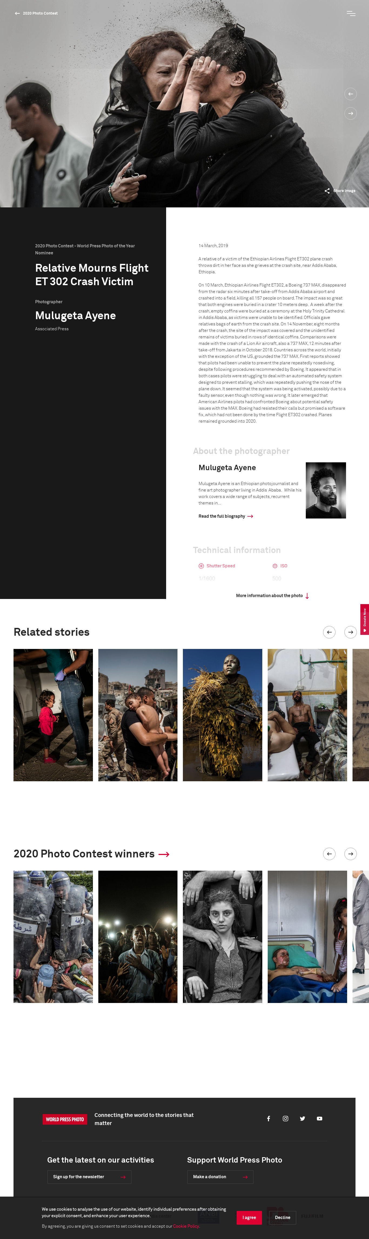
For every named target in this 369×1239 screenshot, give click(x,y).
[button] (329, 632)
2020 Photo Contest (40, 13)
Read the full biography (222, 516)
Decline (282, 1218)
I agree (249, 1218)
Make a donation (209, 1177)
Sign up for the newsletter (78, 1177)
